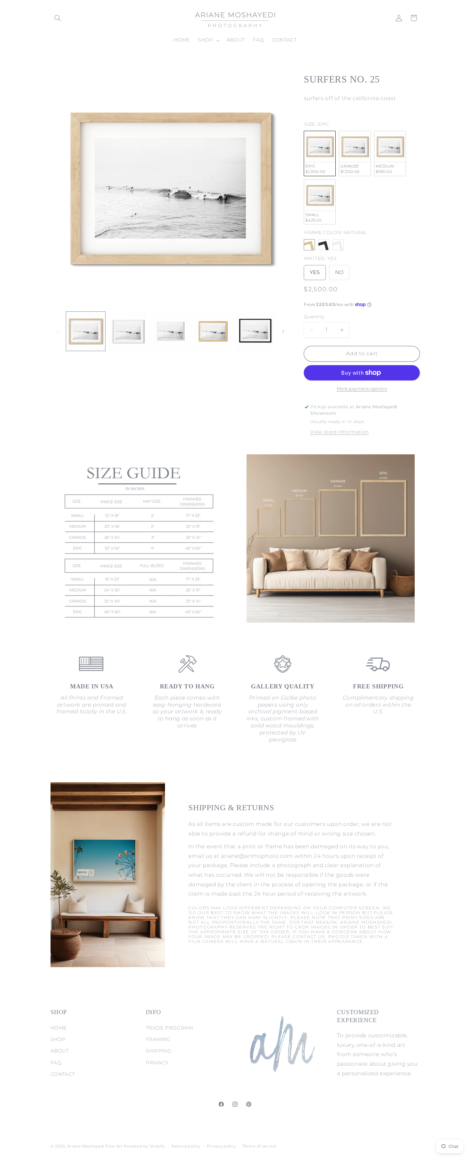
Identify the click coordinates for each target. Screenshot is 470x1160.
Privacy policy (221, 1146)
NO (339, 270)
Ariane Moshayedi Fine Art (94, 1146)
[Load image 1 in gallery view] (85, 331)
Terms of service (259, 1146)
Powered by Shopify (144, 1146)
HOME (59, 1028)
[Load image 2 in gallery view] (127, 331)
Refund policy (185, 1146)
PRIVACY (157, 1063)
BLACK (323, 245)
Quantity (314, 316)
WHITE (338, 245)
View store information (339, 432)
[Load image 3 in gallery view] (170, 331)
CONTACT (63, 1074)
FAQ (56, 1063)
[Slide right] (283, 331)
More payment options (362, 388)
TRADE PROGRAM (169, 1028)
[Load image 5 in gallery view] (255, 331)
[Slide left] (58, 331)
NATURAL (309, 245)
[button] (58, 18)
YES (315, 270)
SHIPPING (158, 1051)
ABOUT (60, 1051)
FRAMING (158, 1039)
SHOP (58, 1039)
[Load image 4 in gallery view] (212, 331)
